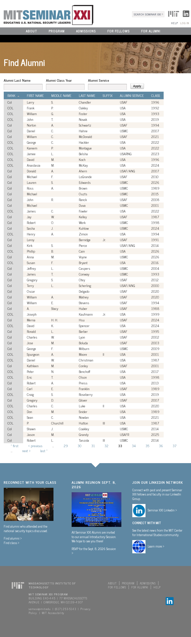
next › (26, 450)
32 (106, 445)
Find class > (11, 542)
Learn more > (156, 546)
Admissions (86, 31)
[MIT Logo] (173, 13)
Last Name (87, 95)
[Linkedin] (186, 13)
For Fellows (118, 31)
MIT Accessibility (53, 612)
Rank (11, 95)
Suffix (107, 95)
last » (44, 450)
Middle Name (61, 95)
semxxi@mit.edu (40, 608)
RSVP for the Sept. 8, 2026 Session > (94, 551)
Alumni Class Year (59, 80)
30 (80, 445)
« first (14, 445)
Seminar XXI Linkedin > (162, 510)
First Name (35, 95)
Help (174, 23)
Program (57, 31)
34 (134, 445)
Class (155, 95)
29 (66, 445)
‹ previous (35, 445)
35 (147, 445)
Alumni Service (98, 80)
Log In (184, 23)
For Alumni (150, 31)
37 (174, 445)
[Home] (46, 14)
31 (93, 445)
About (31, 31)
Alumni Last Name (17, 80)
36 (161, 445)
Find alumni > (13, 538)
